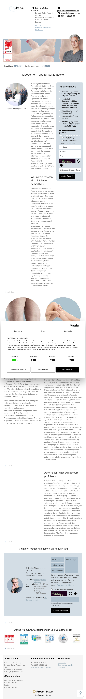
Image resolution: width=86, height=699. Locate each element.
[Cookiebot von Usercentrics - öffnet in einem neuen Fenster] (69, 325)
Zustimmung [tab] (18, 331)
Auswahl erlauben (43, 369)
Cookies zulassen (67, 369)
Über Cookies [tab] (68, 331)
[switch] (33, 360)
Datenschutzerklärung (65, 585)
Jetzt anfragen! (67, 176)
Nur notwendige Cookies (18, 369)
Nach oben (10, 292)
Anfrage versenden (60, 610)
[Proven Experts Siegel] (43, 691)
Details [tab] (43, 331)
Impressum (39, 25)
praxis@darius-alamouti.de (40, 581)
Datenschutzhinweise (43, 28)
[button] (78, 161)
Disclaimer (39, 30)
